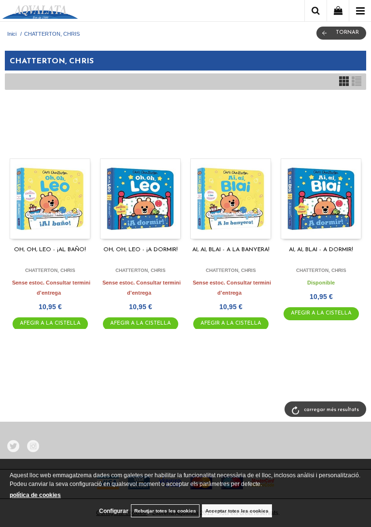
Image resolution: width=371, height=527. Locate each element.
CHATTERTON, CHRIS (50, 270)
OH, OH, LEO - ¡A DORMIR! (140, 250)
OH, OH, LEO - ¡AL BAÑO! (50, 250)
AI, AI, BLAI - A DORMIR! (321, 250)
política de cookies (35, 495)
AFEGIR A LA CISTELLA (50, 323)
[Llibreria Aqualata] (40, 12)
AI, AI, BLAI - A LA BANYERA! (231, 250)
